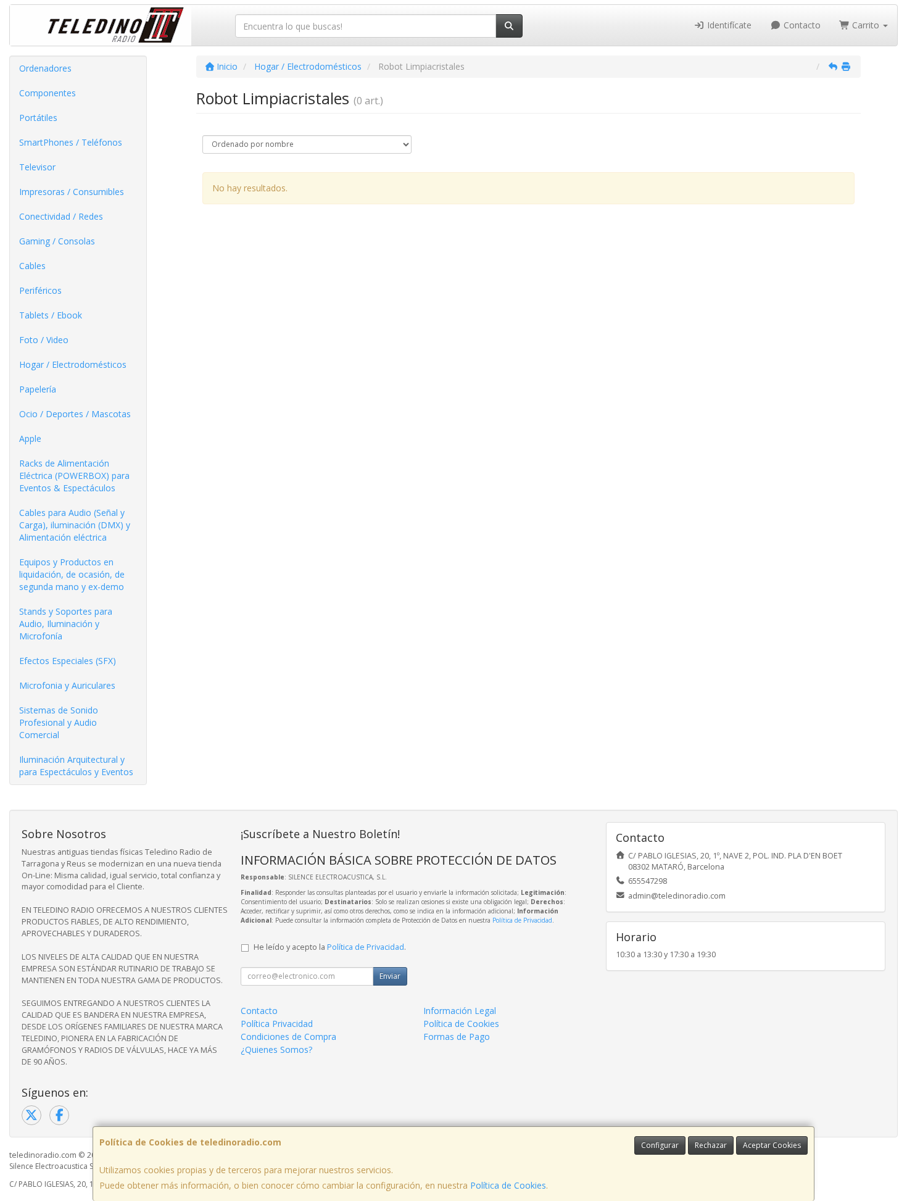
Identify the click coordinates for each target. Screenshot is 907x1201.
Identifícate (728, 25)
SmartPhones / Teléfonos (70, 142)
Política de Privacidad (522, 920)
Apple (30, 438)
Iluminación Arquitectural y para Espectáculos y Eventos (76, 766)
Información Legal (459, 1010)
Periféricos (40, 290)
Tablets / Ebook (50, 315)
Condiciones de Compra (288, 1036)
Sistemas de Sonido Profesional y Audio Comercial (58, 722)
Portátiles (38, 117)
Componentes (47, 93)
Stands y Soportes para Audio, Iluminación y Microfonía (65, 623)
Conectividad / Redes (61, 216)
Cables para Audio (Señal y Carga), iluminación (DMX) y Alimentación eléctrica (74, 525)
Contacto (801, 25)
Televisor (37, 167)
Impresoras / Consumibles (71, 191)
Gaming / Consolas (57, 241)
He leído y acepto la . (330, 947)
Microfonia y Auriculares (67, 685)
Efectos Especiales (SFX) (67, 661)
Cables (32, 266)
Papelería (37, 389)
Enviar (389, 976)
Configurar (660, 1145)
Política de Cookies (508, 1185)
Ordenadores (45, 68)
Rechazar (711, 1145)
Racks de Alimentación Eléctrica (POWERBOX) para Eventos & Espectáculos (74, 475)
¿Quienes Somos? (276, 1049)
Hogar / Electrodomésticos (72, 364)
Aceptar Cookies (772, 1145)
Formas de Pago (456, 1036)
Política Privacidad (277, 1023)
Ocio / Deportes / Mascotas (75, 414)
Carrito (866, 25)
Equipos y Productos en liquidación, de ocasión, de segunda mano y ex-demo (72, 574)
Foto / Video (43, 340)
